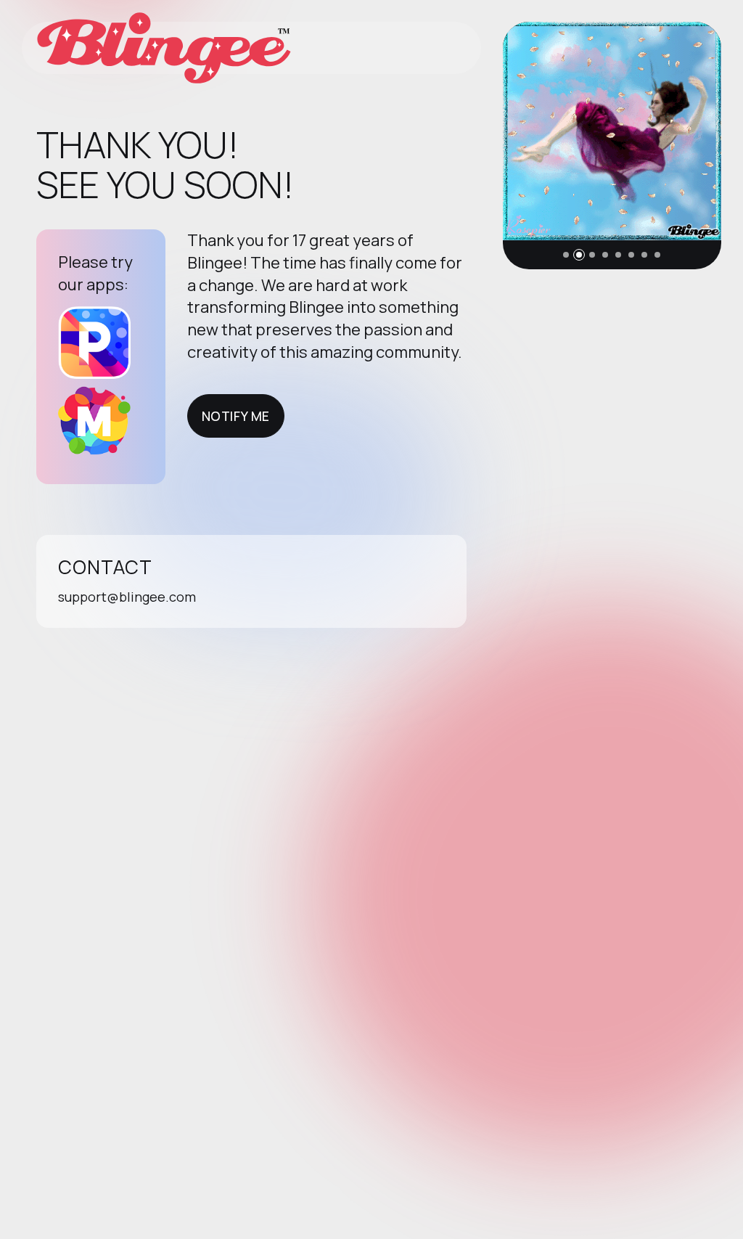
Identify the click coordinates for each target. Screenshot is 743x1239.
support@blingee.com (127, 596)
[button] (566, 255)
